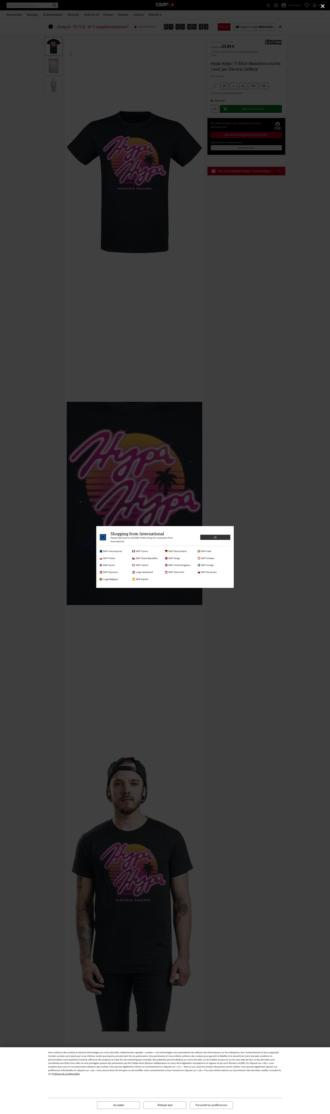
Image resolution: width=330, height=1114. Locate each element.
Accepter (118, 1105)
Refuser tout (165, 1105)
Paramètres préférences (211, 1105)
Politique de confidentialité (66, 1073)
